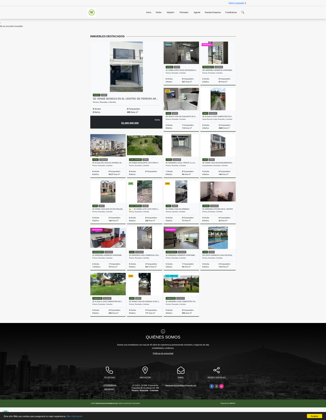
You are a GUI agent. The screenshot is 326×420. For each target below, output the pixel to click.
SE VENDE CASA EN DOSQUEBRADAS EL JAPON (218, 163)
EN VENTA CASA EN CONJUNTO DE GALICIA (181, 116)
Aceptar (314, 416)
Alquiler (170, 12)
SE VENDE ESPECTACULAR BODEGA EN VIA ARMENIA (181, 70)
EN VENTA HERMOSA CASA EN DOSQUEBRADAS (218, 255)
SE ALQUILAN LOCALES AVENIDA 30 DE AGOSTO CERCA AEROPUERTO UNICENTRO (108, 163)
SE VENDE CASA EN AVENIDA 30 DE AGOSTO (144, 301)
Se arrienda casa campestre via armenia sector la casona (181, 301)
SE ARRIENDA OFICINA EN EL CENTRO (217, 209)
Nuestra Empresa (213, 12)
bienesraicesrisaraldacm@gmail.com (180, 385)
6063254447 (109, 389)
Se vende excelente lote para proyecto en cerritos (144, 163)
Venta (158, 12)
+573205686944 (109, 385)
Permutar (184, 12)
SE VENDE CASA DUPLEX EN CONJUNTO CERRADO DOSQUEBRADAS (108, 209)
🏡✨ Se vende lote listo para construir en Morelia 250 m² (144, 209)
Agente (197, 12)
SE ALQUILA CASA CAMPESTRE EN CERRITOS (108, 301)
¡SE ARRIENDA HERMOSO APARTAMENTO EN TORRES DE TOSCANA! (218, 70)
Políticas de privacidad (163, 353)
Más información (74, 416)
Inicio (148, 12)
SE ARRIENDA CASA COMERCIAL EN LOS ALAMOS (144, 255)
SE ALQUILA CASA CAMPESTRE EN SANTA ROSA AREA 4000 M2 (218, 116)
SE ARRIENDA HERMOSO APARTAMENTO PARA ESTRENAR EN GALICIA (181, 255)
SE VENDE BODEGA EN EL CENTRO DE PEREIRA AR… (126, 98)
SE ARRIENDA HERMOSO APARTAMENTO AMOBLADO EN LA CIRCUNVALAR (108, 255)
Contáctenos (231, 12)
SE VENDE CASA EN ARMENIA (177, 209)
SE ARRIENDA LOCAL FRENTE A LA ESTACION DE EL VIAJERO (181, 163)
